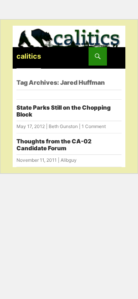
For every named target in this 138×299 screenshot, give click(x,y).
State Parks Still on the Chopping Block (63, 111)
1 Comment (94, 126)
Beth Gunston (63, 126)
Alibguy (69, 160)
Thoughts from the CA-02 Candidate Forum (54, 145)
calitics (28, 56)
